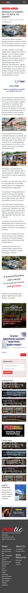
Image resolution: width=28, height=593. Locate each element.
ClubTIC (18, 564)
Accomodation (6, 549)
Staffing (4, 583)
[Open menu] (24, 2)
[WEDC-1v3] (14, 86)
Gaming (4, 570)
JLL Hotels (11, 298)
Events (4, 566)
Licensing (5, 574)
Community (5, 558)
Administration (6, 551)
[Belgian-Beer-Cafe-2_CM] (14, 281)
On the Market (6, 8)
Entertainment (6, 562)
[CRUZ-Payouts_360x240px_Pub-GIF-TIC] (14, 340)
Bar (3, 553)
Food (3, 568)
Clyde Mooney (6, 22)
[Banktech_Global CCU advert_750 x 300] (14, 512)
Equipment (5, 564)
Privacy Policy (20, 551)
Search (4, 352)
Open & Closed (7, 576)
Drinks (4, 560)
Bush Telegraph (7, 555)
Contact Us (19, 549)
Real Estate (14, 8)
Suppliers (5, 585)
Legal (3, 572)
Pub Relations (6, 579)
